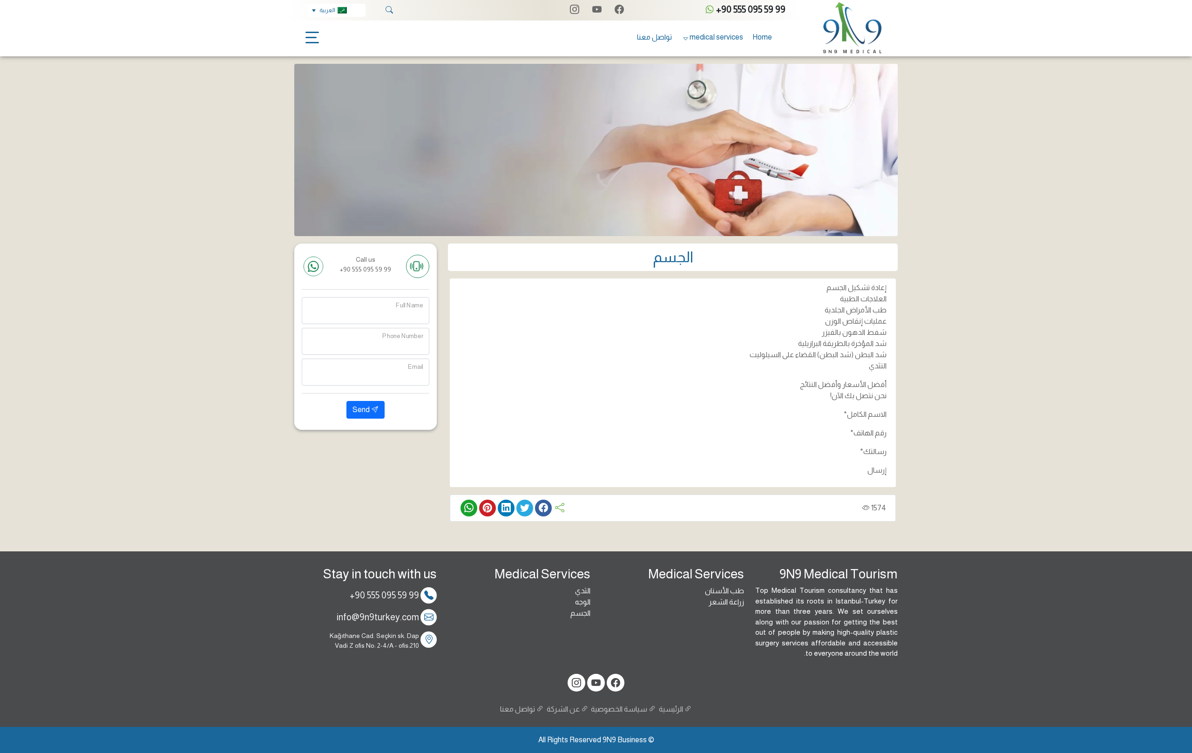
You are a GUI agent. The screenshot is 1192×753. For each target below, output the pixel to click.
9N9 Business (625, 740)
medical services (716, 37)
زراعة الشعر (726, 602)
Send (361, 410)
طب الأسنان (724, 591)
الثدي (582, 591)
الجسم (580, 613)
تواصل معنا (654, 37)
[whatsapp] (313, 266)
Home (762, 37)
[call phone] (417, 266)
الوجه (582, 602)
